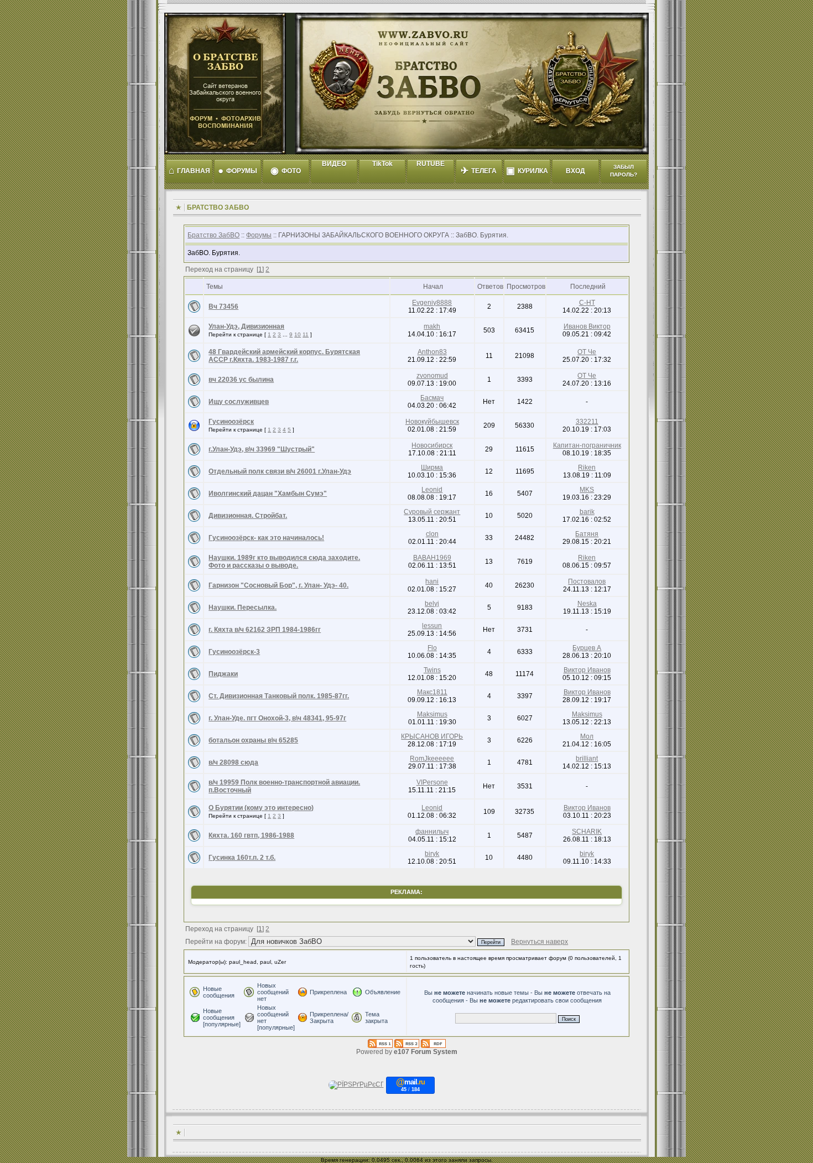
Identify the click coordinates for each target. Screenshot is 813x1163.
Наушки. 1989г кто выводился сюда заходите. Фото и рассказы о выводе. (284, 561)
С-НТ (587, 303)
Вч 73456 (223, 306)
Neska (587, 604)
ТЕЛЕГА (479, 170)
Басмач (432, 398)
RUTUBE (430, 164)
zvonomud (432, 376)
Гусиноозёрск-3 (234, 652)
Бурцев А (586, 648)
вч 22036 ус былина (241, 379)
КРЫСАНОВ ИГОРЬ (432, 736)
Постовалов (587, 581)
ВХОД (575, 171)
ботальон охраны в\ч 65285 (253, 740)
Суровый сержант (432, 512)
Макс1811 (432, 692)
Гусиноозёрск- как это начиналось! (266, 538)
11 (306, 334)
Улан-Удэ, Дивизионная (246, 326)
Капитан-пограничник (587, 445)
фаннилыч (432, 831)
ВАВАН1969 (432, 558)
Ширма (432, 467)
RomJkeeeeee (432, 758)
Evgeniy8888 (432, 303)
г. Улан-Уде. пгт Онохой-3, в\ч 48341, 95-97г (277, 718)
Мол (586, 736)
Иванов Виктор (587, 326)
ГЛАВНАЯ (189, 170)
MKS (587, 490)
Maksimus (432, 714)
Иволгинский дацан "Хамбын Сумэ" (268, 493)
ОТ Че (586, 352)
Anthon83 (432, 352)
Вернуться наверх (539, 942)
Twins (432, 670)
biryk (432, 854)
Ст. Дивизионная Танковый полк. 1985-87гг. (279, 696)
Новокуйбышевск (432, 421)
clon (432, 534)
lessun (432, 626)
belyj (432, 604)
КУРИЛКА (527, 170)
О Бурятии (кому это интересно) (261, 808)
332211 (587, 421)
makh (432, 326)
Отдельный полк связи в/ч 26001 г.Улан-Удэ (280, 471)
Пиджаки (223, 674)
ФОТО (285, 170)
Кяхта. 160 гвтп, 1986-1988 (251, 835)
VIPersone (432, 782)
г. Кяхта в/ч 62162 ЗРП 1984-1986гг (265, 630)
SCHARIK (587, 831)
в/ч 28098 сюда (233, 762)
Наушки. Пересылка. (243, 607)
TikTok (382, 164)
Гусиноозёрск (231, 421)
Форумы (259, 235)
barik (587, 512)
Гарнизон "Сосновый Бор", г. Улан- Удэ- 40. (278, 585)
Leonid (431, 490)
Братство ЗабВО (213, 235)
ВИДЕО (334, 164)
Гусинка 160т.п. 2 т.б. (242, 857)
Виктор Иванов (587, 670)
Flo (432, 648)
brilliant (587, 758)
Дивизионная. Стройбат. (248, 516)
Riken (587, 467)
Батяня (586, 534)
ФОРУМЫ (237, 170)
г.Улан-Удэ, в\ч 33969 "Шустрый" (262, 449)
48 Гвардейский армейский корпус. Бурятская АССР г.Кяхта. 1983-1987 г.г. (284, 356)
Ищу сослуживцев (239, 402)
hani (432, 581)
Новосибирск (431, 445)
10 (297, 334)
